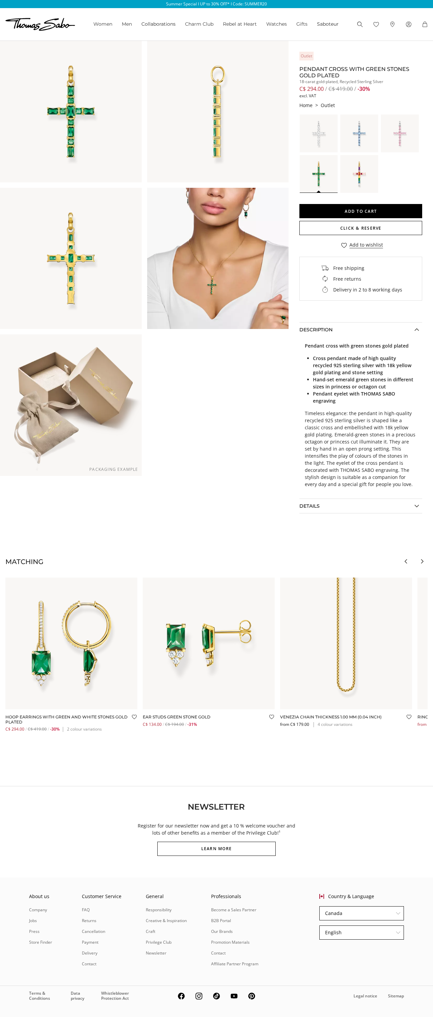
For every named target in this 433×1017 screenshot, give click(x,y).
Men (127, 24)
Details (309, 506)
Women (102, 24)
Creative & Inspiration (166, 920)
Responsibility (159, 910)
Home (306, 105)
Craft (150, 931)
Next (422, 561)
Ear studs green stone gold (176, 716)
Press (34, 931)
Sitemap (396, 996)
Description (316, 330)
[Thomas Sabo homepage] (40, 24)
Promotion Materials (230, 942)
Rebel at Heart (240, 24)
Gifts (301, 24)
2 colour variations (84, 729)
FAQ (86, 910)
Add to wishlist (366, 245)
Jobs (33, 920)
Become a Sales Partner (233, 910)
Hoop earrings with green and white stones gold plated (66, 719)
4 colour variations (335, 724)
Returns (89, 920)
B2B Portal (221, 920)
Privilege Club (159, 942)
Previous (406, 561)
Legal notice (365, 996)
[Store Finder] (392, 24)
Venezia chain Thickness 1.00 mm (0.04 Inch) (331, 716)
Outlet (328, 105)
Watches (276, 24)
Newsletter (156, 953)
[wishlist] (376, 24)
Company (38, 910)
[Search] (360, 24)
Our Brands (222, 931)
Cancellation (93, 931)
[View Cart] (425, 24)
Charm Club (199, 24)
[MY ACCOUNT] (409, 24)
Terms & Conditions (39, 995)
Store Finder (40, 942)
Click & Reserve (360, 228)
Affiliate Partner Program (234, 964)
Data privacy (77, 995)
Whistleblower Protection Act (115, 995)
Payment (90, 942)
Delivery (89, 953)
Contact (89, 964)
